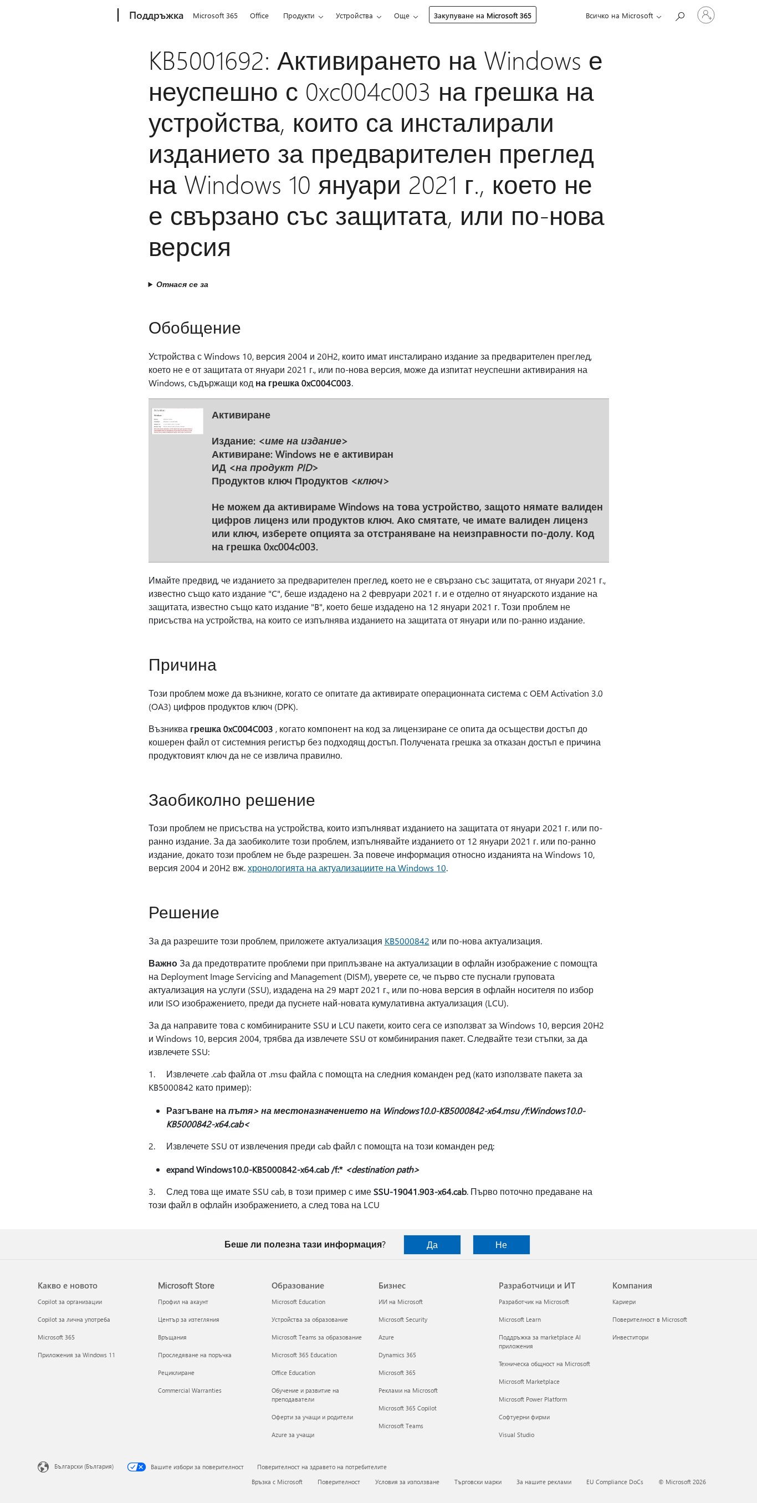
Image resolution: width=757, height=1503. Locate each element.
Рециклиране (176, 1372)
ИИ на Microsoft (400, 1301)
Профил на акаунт (183, 1301)
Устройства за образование (310, 1319)
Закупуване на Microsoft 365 (482, 15)
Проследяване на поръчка (195, 1355)
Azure (386, 1337)
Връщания (172, 1337)
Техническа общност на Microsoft (544, 1363)
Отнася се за (182, 284)
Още (402, 15)
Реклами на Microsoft (408, 1390)
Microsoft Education (298, 1301)
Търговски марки (478, 1482)
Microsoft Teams (400, 1426)
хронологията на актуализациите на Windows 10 (347, 867)
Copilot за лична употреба (74, 1319)
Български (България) (84, 1466)
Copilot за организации (70, 1301)
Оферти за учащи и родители (312, 1417)
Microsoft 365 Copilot (407, 1408)
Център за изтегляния (188, 1319)
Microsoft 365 (215, 15)
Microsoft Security (402, 1319)
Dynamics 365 (397, 1355)
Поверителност (339, 1482)
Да (432, 1244)
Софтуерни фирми (524, 1417)
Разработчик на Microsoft (534, 1301)
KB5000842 (407, 941)
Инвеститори (630, 1337)
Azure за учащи (293, 1434)
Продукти (299, 15)
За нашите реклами (543, 1482)
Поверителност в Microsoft (649, 1319)
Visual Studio (516, 1434)
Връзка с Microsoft (277, 1482)
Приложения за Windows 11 (76, 1355)
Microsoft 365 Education (304, 1355)
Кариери (624, 1301)
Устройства (354, 15)
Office (259, 15)
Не (501, 1244)
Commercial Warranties (190, 1390)
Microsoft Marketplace (529, 1381)
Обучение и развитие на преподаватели (305, 1394)
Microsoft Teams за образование (317, 1337)
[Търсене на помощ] (679, 14)
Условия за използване (407, 1482)
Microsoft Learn (520, 1319)
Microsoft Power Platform (533, 1399)
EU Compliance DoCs (614, 1482)
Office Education (293, 1372)
